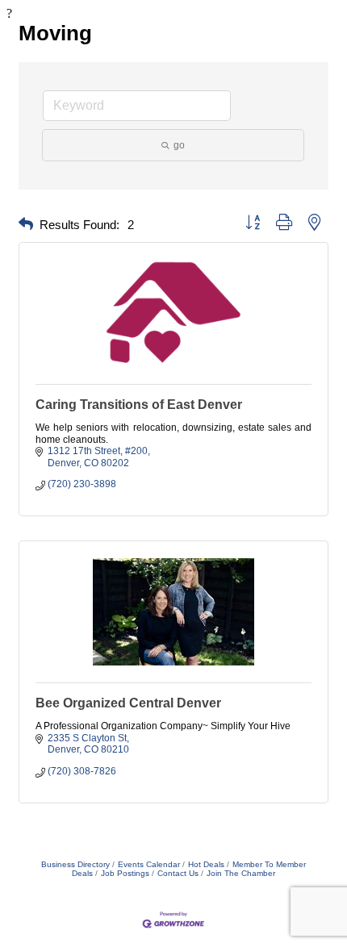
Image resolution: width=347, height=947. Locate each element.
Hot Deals (206, 864)
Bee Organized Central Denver (128, 703)
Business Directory (75, 864)
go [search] (179, 145)
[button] (26, 225)
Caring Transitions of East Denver (139, 404)
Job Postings (125, 873)
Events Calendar (149, 864)
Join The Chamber (241, 873)
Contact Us (178, 873)
